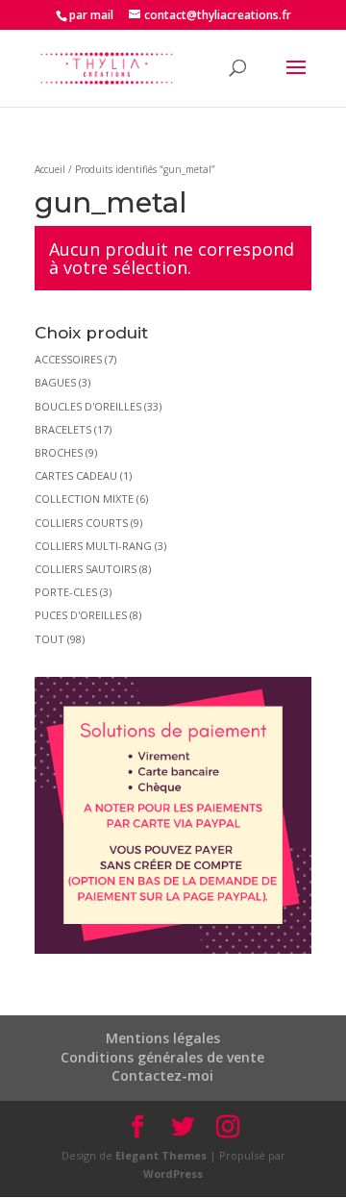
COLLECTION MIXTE (84, 498)
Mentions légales (163, 1038)
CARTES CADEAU (76, 475)
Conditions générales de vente (162, 1057)
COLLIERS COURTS (81, 522)
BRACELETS (63, 429)
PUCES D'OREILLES (81, 615)
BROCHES (59, 452)
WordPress (173, 1173)
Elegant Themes (161, 1155)
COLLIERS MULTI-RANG (93, 545)
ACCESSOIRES (68, 359)
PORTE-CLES (66, 592)
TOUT (49, 639)
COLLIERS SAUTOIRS (85, 569)
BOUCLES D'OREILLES (88, 406)
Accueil (50, 169)
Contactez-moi (162, 1075)
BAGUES (55, 382)
